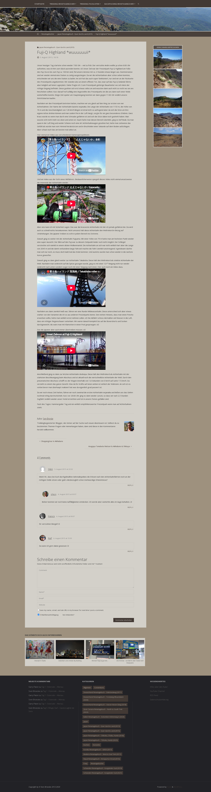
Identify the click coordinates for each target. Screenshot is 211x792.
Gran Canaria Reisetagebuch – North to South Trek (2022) (103, 710)
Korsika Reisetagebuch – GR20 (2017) (98, 749)
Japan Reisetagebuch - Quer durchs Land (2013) (102, 726)
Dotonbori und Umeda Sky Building (69, 661)
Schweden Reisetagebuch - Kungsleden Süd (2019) (103, 768)
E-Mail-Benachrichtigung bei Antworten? (57, 615)
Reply (130, 485)
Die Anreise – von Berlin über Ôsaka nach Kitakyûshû (130, 662)
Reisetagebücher (48, 34)
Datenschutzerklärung (159, 699)
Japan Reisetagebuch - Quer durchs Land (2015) (75, 34)
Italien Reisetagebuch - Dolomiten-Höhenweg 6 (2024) (104, 717)
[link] (138, 3)
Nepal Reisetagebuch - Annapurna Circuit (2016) (102, 759)
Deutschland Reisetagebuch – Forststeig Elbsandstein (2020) (104, 698)
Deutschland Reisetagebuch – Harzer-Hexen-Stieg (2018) (105, 705)
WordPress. (178, 787)
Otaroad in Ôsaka (40, 661)
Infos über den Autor (159, 687)
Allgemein (87, 687)
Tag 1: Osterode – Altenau (52, 687)
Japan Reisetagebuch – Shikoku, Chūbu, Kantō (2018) (104, 735)
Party (85, 763)
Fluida (168, 787)
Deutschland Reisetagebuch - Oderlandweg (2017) (102, 692)
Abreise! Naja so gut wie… (100, 661)
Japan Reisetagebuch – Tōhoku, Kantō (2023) (101, 740)
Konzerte (96, 745)
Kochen (86, 745)
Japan (86, 721)
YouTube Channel (157, 691)
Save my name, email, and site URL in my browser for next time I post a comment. (72, 610)
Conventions (99, 687)
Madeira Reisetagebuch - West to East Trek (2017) (102, 754)
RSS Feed (154, 695)
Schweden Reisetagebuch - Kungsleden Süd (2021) (103, 773)
